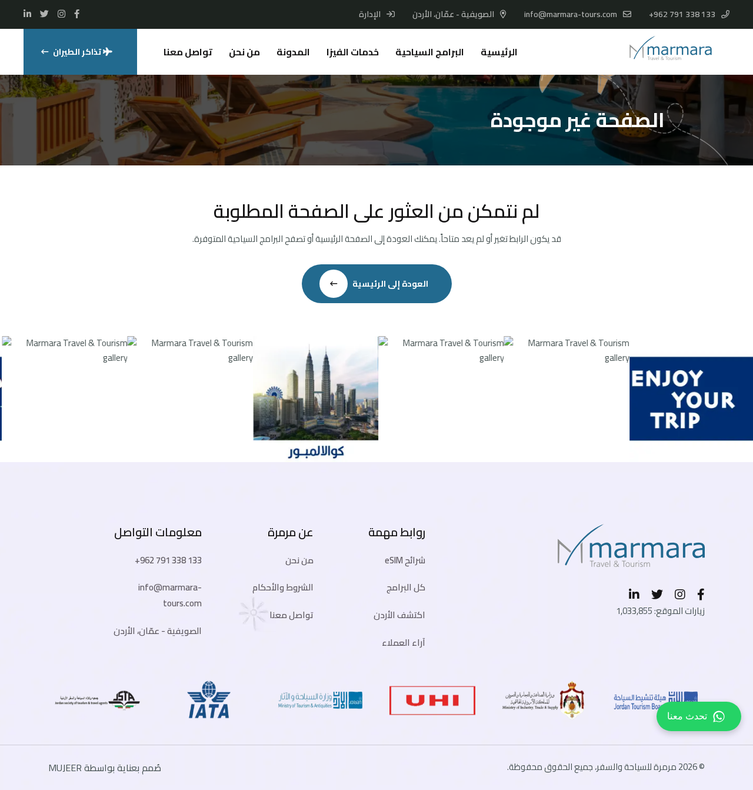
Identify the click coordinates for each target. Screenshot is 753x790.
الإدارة (370, 14)
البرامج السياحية (429, 52)
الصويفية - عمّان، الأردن (158, 630)
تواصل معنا (188, 52)
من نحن (244, 52)
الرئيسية (499, 52)
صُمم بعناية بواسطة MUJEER (104, 767)
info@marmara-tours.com (570, 14)
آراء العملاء (403, 642)
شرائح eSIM (405, 560)
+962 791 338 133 (682, 14)
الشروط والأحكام (283, 587)
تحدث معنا (687, 716)
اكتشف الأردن (399, 614)
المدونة (293, 52)
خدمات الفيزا (352, 52)
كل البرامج (406, 587)
